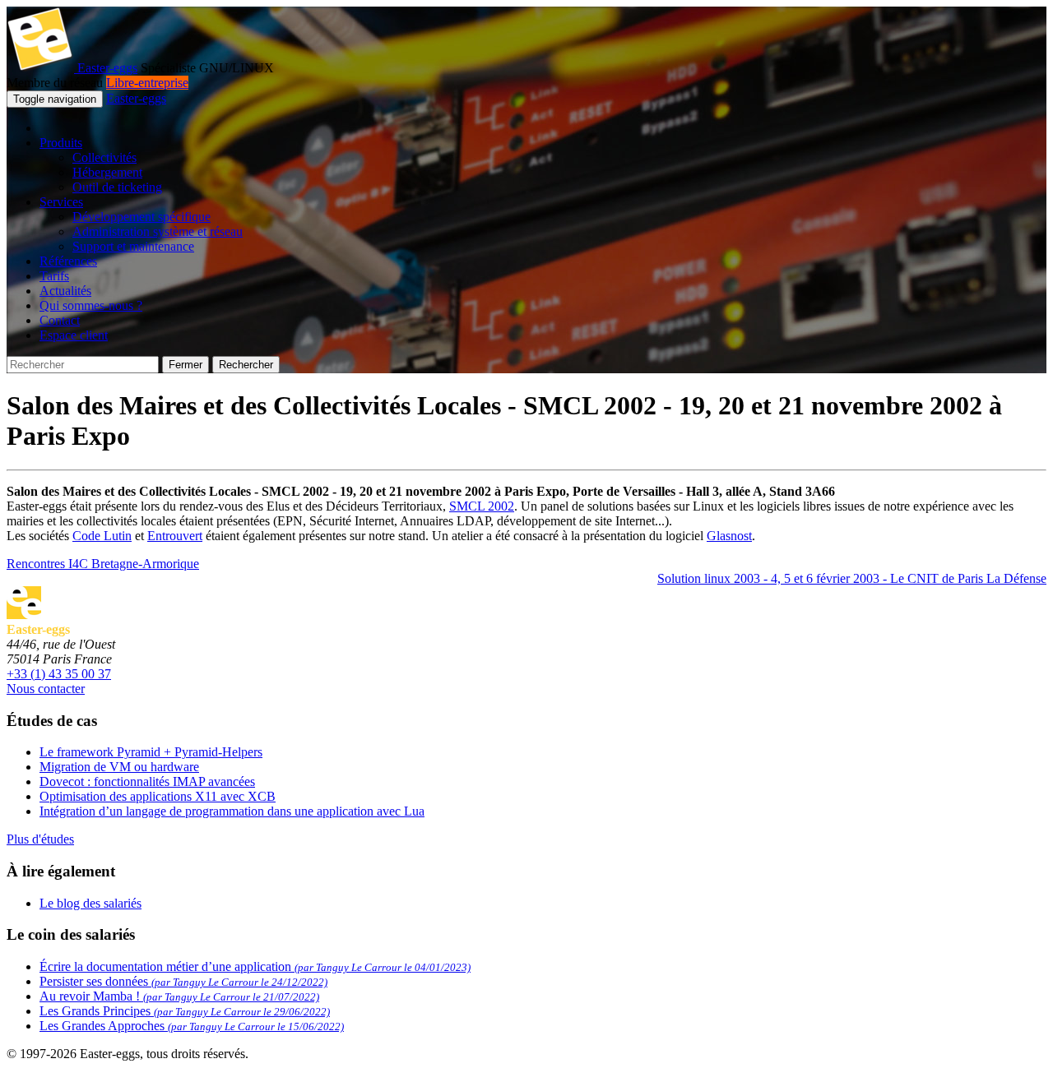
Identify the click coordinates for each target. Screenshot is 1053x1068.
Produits (60, 143)
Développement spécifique (141, 217)
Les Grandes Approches (191, 1026)
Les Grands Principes (184, 1011)
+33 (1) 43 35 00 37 (59, 674)
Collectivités (104, 157)
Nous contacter (46, 689)
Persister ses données (183, 981)
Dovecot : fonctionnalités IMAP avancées (147, 781)
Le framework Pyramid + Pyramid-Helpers (150, 752)
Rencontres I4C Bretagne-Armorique (103, 564)
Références (68, 261)
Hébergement (107, 172)
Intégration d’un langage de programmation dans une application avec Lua (231, 811)
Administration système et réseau (157, 231)
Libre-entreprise (147, 83)
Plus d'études (40, 839)
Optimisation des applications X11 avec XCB (157, 796)
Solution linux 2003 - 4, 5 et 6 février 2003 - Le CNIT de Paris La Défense (851, 578)
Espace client (73, 335)
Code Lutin (102, 536)
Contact (59, 320)
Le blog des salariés (90, 903)
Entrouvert (174, 536)
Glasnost (729, 536)
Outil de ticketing (117, 187)
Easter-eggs (105, 68)
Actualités (65, 291)
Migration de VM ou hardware (119, 767)
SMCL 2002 (481, 506)
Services (61, 202)
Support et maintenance (133, 246)
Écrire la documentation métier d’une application (255, 966)
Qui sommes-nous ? (90, 305)
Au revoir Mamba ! (179, 996)
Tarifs (54, 276)
